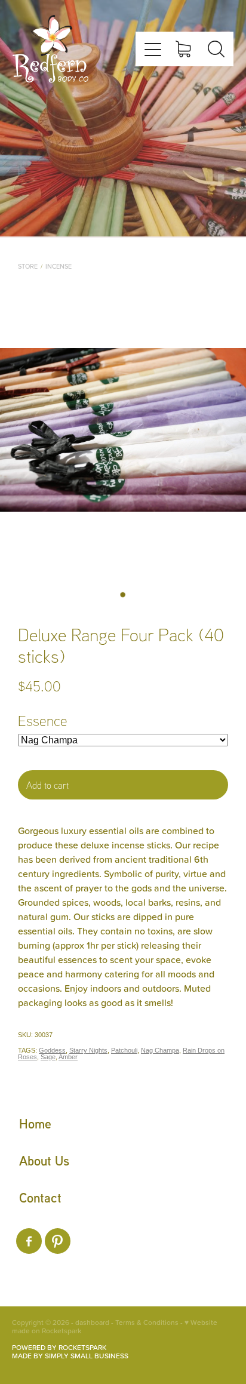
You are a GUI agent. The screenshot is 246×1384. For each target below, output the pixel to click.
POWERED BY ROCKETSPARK (59, 1347)
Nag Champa (160, 1050)
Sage (48, 1056)
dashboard (92, 1322)
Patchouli (124, 1050)
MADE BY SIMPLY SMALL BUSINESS (70, 1356)
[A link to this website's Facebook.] (29, 1241)
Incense (58, 266)
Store (28, 266)
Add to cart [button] (47, 785)
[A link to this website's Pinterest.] (57, 1241)
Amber (68, 1056)
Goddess (52, 1050)
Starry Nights (88, 1050)
